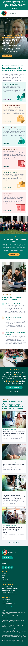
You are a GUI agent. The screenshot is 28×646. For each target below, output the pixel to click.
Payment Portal (5, 601)
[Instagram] (8, 567)
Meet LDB (4, 573)
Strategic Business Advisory (11, 84)
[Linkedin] (3, 567)
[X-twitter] (11, 567)
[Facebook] (5, 567)
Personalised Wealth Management (13, 128)
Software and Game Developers (9, 594)
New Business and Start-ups (8, 590)
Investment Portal (6, 599)
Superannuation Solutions (10, 149)
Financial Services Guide (14, 621)
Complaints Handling (7, 581)
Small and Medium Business (8, 592)
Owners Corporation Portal (8, 603)
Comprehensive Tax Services (11, 105)
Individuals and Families (7, 586)
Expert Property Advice (10, 172)
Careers (3, 575)
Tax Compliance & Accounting (9, 429)
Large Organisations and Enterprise (10, 588)
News (3, 577)
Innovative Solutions (9, 193)
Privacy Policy (5, 579)
